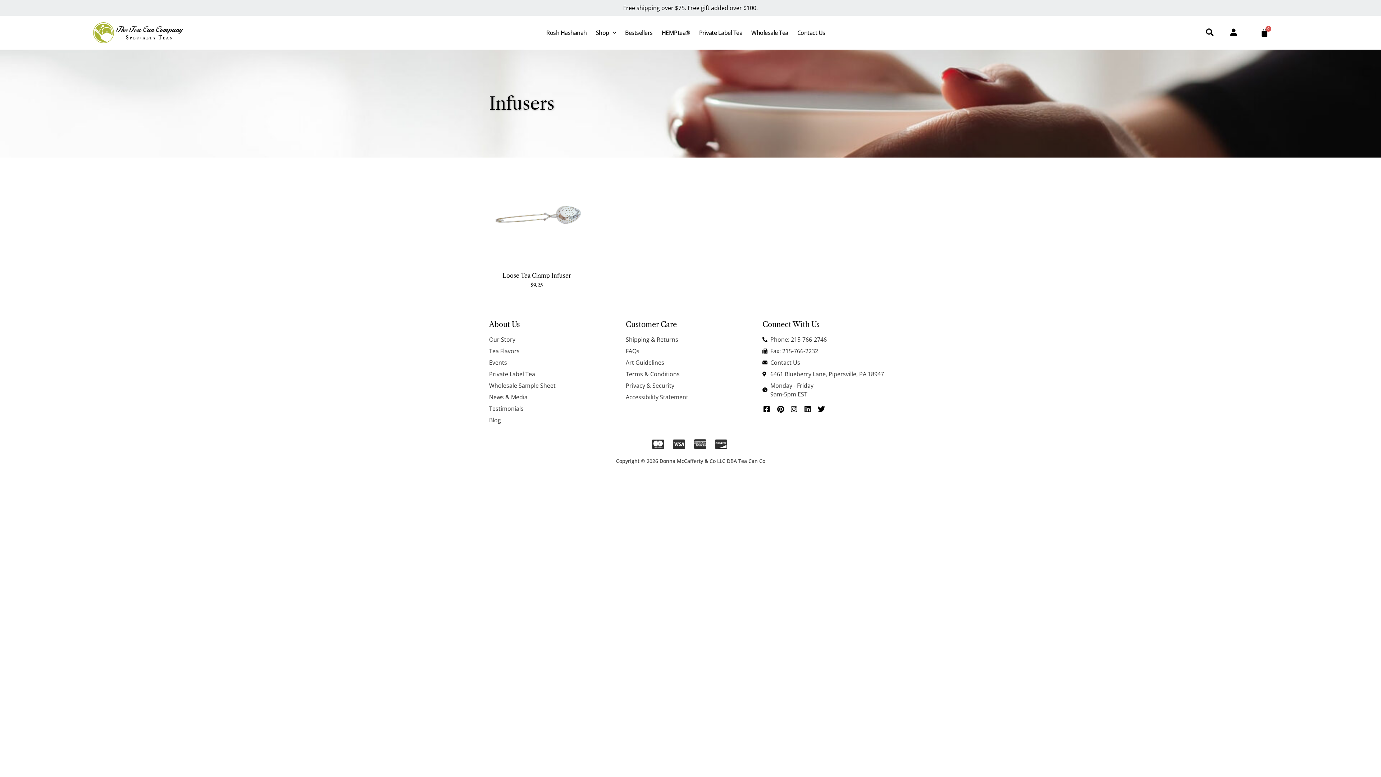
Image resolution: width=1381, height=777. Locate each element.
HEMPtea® (676, 33)
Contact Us (811, 33)
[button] (1210, 33)
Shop (602, 33)
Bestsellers (639, 33)
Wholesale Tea (769, 33)
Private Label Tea (721, 33)
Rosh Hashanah (566, 33)
